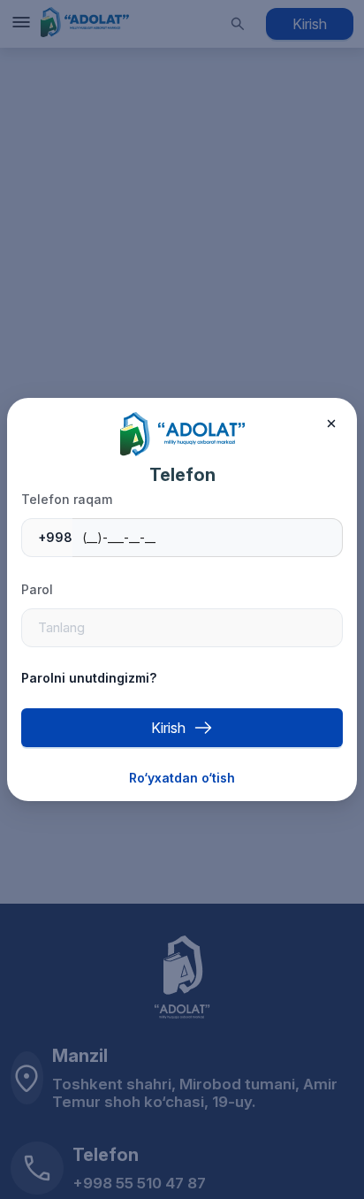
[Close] (331, 423)
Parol (37, 589)
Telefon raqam (66, 499)
